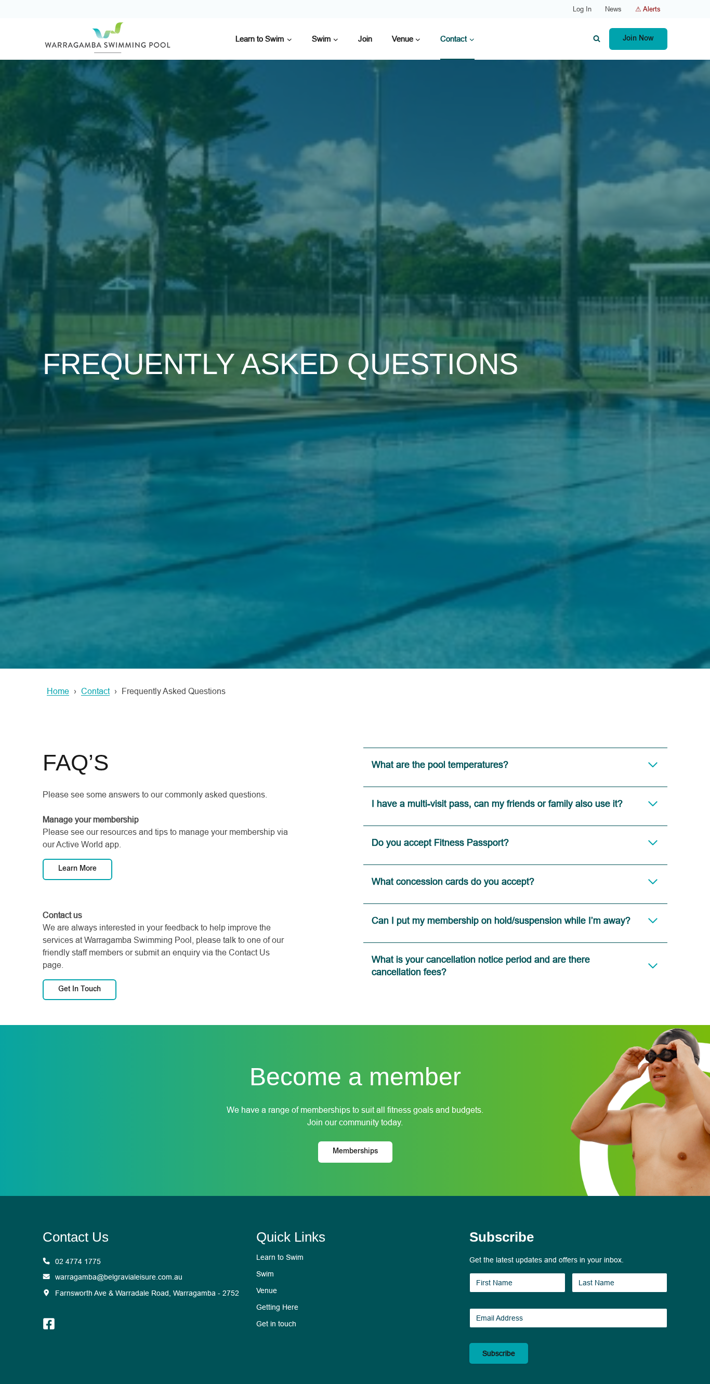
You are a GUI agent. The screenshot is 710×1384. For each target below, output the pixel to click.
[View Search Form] (596, 39)
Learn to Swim (280, 1257)
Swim (265, 1274)
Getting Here (277, 1307)
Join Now (638, 39)
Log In (582, 9)
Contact (95, 691)
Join (365, 38)
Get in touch (276, 1324)
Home (58, 691)
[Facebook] (53, 1324)
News (613, 9)
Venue (266, 1290)
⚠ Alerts (648, 9)
